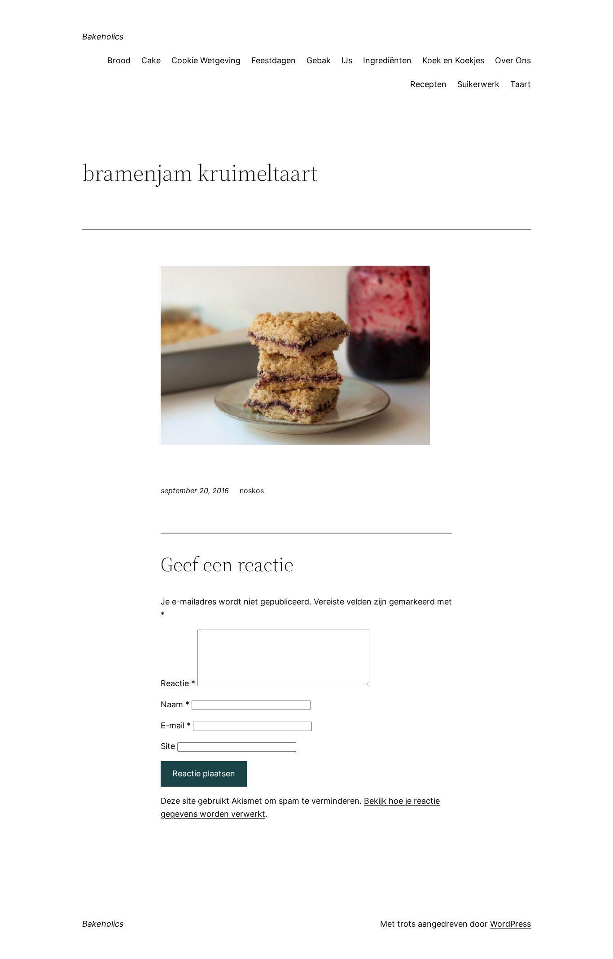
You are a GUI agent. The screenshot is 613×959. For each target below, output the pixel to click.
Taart (520, 84)
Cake (151, 60)
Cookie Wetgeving (206, 60)
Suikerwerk (478, 84)
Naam (175, 704)
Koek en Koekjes (453, 60)
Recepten (428, 84)
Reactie (178, 683)
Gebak (318, 60)
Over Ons (513, 60)
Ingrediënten (387, 60)
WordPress (510, 923)
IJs (347, 60)
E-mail (176, 725)
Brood (119, 60)
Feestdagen (273, 60)
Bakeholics (102, 36)
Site (168, 746)
